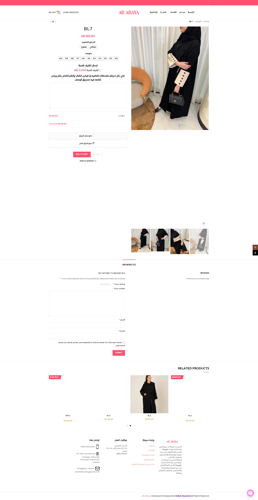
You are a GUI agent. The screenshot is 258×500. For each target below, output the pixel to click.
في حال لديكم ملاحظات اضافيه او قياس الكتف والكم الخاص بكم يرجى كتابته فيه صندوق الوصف (88, 78)
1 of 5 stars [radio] (109, 284)
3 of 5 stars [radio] (105, 284)
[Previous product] (55, 21)
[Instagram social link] (255, 247)
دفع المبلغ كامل (85, 143)
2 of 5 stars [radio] (107, 284)
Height (88, 54)
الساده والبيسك (148, 455)
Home (206, 22)
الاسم (122, 319)
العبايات (198, 22)
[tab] (129, 263)
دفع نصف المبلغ (85, 136)
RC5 (108, 416)
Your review (118, 288)
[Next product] (50, 21)
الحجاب (151, 446)
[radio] (93, 47)
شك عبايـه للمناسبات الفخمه (143, 464)
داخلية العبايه (149, 460)
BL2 (149, 416)
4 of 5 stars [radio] (103, 284)
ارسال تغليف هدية (88, 65)
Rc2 (190, 416)
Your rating (119, 284)
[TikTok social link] (255, 252)
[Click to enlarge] (203, 223)
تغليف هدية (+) (86, 70)
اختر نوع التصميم (88, 42)
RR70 (68, 416)
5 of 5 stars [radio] (101, 284)
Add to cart (82, 154)
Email (121, 331)
